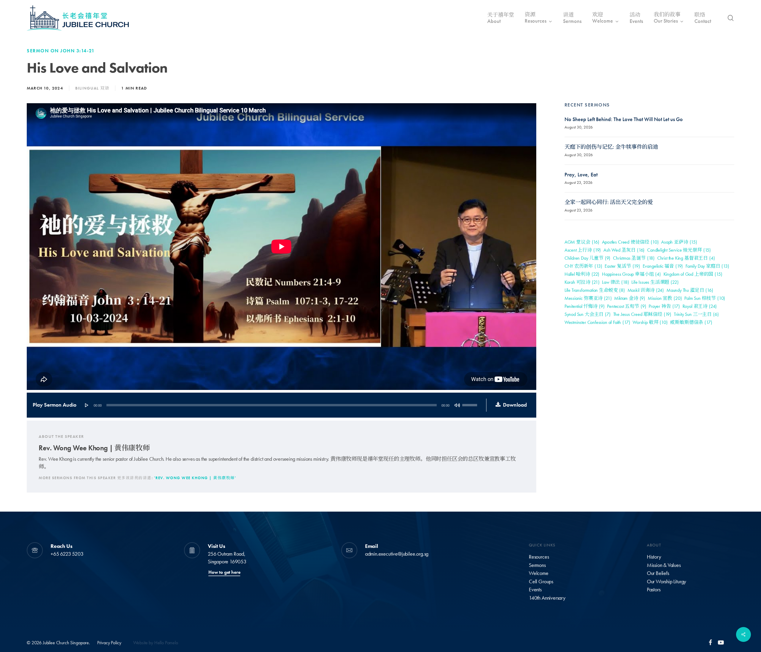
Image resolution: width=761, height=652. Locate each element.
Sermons (537, 565)
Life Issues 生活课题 (654, 282)
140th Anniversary (547, 597)
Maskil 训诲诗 (646, 290)
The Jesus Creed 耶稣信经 (642, 314)
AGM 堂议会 (582, 242)
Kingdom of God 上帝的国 (692, 274)
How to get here (224, 572)
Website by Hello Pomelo (155, 643)
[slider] (470, 403)
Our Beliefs (658, 573)
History (654, 556)
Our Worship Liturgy (666, 581)
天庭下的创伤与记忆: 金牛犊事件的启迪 (611, 147)
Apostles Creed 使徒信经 (630, 242)
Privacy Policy (109, 643)
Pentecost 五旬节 (626, 306)
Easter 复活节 (622, 266)
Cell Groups (541, 581)
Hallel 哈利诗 (582, 274)
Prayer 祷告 (664, 306)
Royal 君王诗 (700, 306)
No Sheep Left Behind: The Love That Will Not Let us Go (624, 119)
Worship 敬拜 (650, 322)
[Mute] (457, 405)
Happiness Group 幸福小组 (631, 274)
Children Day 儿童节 (588, 258)
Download (515, 404)
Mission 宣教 (665, 298)
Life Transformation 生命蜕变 (595, 290)
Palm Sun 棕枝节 (704, 298)
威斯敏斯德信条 (691, 322)
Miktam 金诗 (629, 298)
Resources (539, 556)
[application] (280, 405)
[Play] (86, 405)
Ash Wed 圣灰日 (623, 250)
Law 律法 (615, 282)
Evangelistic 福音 (663, 266)
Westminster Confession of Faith (597, 322)
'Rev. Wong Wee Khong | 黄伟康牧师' (195, 477)
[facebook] (710, 642)
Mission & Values (664, 565)
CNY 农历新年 (583, 266)
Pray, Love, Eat (581, 174)
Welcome (538, 573)
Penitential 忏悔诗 (585, 306)
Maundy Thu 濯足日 (689, 290)
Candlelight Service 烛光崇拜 (679, 250)
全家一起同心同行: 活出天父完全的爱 (609, 202)
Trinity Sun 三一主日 (696, 314)
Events (535, 589)
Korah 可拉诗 (582, 282)
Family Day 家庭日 (707, 266)
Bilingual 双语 (92, 88)
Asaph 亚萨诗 (679, 242)
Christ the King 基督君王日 (686, 258)
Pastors (654, 589)
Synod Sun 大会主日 (588, 314)
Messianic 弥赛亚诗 (588, 298)
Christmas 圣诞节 (634, 258)
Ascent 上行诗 (583, 250)
